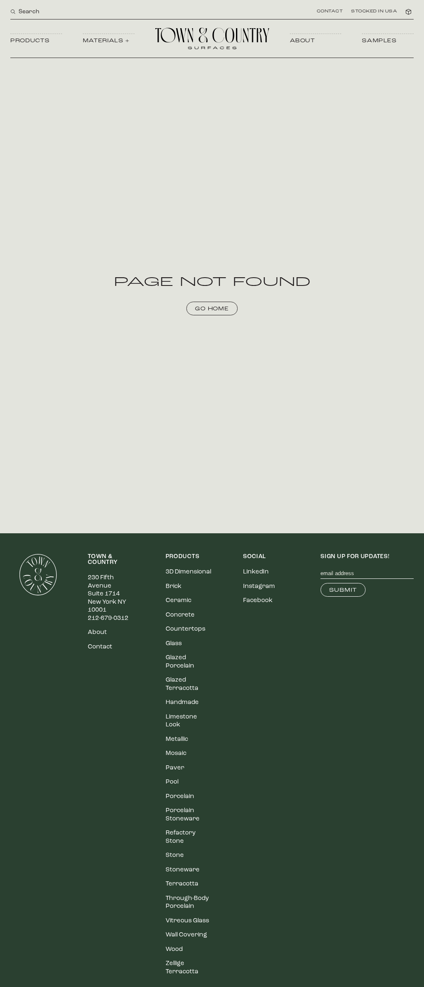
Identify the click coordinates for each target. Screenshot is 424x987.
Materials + (106, 41)
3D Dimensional (188, 572)
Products (29, 41)
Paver (175, 768)
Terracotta (182, 884)
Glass (174, 644)
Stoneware (183, 870)
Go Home (212, 309)
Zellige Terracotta (182, 967)
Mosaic (176, 753)
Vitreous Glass (187, 921)
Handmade (182, 702)
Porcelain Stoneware (183, 815)
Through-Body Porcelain (187, 902)
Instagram (259, 586)
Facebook (257, 601)
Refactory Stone (180, 837)
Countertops (185, 629)
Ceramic (178, 601)
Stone (175, 855)
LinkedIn (256, 572)
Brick (173, 586)
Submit (343, 590)
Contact (330, 12)
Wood (174, 949)
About (302, 41)
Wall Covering (186, 935)
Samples (379, 41)
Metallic (177, 739)
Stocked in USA (374, 12)
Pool (172, 782)
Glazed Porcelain (180, 662)
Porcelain (180, 796)
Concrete (180, 615)
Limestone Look (181, 721)
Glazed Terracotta (182, 684)
